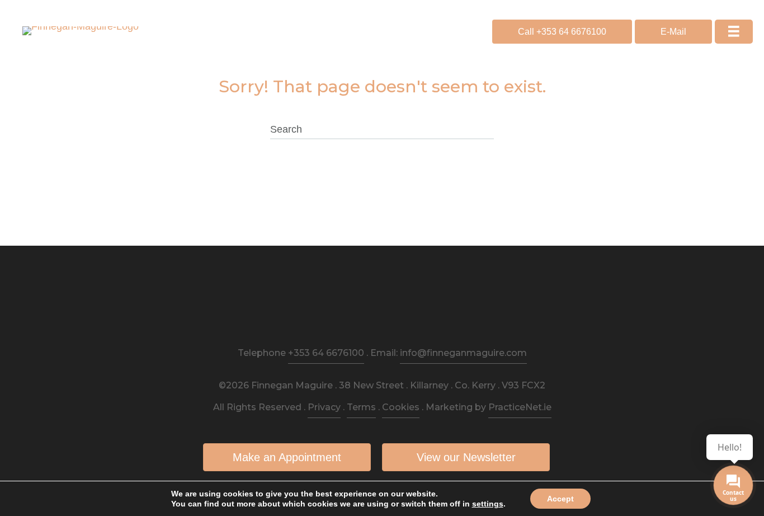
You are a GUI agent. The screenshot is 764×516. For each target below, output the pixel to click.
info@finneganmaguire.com (463, 353)
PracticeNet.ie (519, 407)
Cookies (400, 407)
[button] (562, 32)
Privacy (324, 407)
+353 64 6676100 (326, 353)
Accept (560, 498)
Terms (361, 407)
